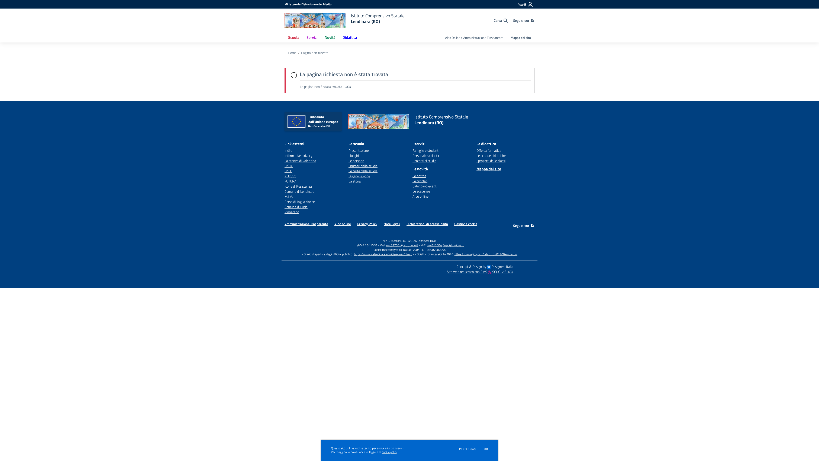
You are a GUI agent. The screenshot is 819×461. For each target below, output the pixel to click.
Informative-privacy (298, 155)
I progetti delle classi (490, 160)
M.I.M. (289, 196)
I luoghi (354, 155)
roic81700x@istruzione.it (402, 245)
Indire (288, 150)
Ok (486, 449)
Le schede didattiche (491, 155)
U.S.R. (289, 165)
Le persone (356, 160)
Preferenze (467, 449)
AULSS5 (290, 176)
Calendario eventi (424, 186)
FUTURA (290, 181)
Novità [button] (330, 37)
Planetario (292, 211)
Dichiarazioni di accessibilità (427, 223)
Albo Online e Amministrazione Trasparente (474, 37)
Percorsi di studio (424, 160)
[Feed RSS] (532, 20)
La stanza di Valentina (300, 160)
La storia (355, 181)
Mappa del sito (521, 37)
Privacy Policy (367, 223)
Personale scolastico (426, 155)
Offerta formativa (488, 150)
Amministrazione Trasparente (306, 223)
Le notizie (419, 175)
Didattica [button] (350, 37)
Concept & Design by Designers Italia (485, 266)
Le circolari (419, 181)
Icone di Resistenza (298, 186)
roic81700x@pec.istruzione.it (445, 245)
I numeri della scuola (363, 165)
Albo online (420, 196)
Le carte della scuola (363, 171)
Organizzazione (359, 176)
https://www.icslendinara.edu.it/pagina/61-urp (383, 254)
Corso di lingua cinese (300, 201)
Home (292, 52)
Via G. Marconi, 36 (394, 240)
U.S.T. (288, 171)
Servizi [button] (311, 37)
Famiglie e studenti (425, 150)
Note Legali (392, 223)
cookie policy (389, 452)
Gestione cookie (465, 223)
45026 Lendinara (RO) (422, 240)
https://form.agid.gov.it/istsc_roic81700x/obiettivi (486, 254)
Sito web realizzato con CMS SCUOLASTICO (480, 271)
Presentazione (359, 150)
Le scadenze (421, 191)
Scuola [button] (293, 37)
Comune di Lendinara (299, 191)
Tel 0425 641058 (366, 245)
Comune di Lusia (296, 206)
